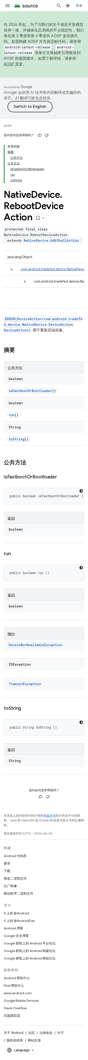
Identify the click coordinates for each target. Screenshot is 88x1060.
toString (17, 439)
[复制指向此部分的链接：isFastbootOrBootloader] (61, 477)
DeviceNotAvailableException (35, 645)
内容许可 (49, 816)
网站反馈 (34, 1040)
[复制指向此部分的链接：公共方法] (31, 463)
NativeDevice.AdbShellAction (51, 240)
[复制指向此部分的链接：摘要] (19, 350)
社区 (31, 1033)
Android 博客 (13, 928)
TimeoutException (25, 684)
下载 (7, 871)
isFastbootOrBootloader (30, 390)
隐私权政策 (15, 1040)
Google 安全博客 (16, 936)
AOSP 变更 (13, 64)
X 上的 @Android (16, 913)
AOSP (8, 126)
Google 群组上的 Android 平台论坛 (30, 943)
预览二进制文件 (15, 878)
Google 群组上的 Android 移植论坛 (30, 958)
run (12, 415)
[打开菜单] (7, 5)
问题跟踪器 (12, 1015)
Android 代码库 (15, 856)
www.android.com (18, 993)
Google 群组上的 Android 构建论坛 (30, 951)
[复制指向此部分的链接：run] (15, 554)
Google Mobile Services (21, 1000)
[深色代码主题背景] (81, 491)
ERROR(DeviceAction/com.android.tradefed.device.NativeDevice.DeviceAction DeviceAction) (43, 324)
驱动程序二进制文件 (18, 893)
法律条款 (46, 1033)
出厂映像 (10, 886)
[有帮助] (39, 135)
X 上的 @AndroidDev (19, 921)
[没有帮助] (46, 135)
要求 (7, 863)
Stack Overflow (15, 1008)
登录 (79, 6)
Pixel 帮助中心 (14, 985)
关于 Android (13, 1033)
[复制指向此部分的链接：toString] (26, 708)
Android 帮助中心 (17, 978)
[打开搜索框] (59, 5)
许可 (60, 1033)
